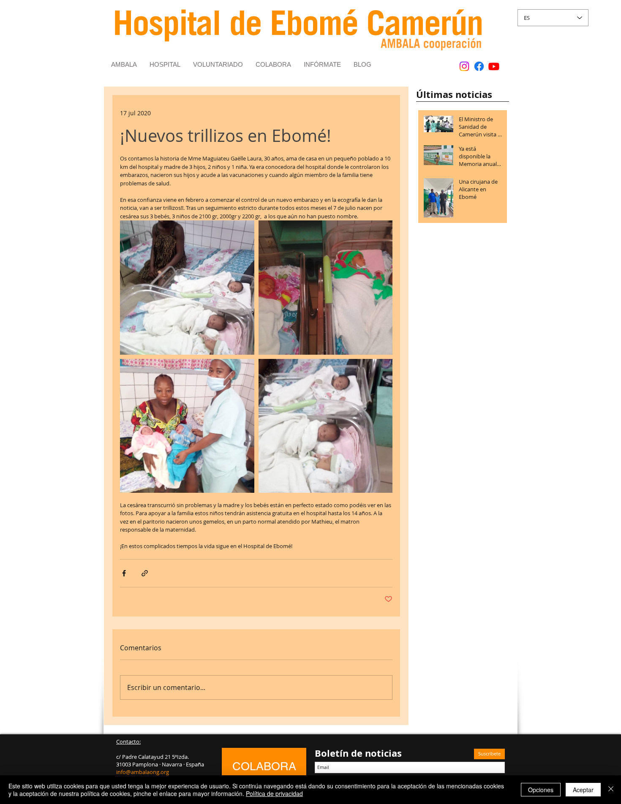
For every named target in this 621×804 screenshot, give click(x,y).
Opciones (540, 789)
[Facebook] (479, 66)
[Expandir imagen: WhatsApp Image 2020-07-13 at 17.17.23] (187, 426)
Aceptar (583, 789)
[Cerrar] (611, 789)
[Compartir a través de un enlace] (145, 573)
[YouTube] (494, 66)
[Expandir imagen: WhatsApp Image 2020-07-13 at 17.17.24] (326, 287)
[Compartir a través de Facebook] (124, 573)
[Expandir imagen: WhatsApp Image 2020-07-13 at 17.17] (187, 287)
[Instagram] (464, 66)
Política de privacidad (274, 793)
